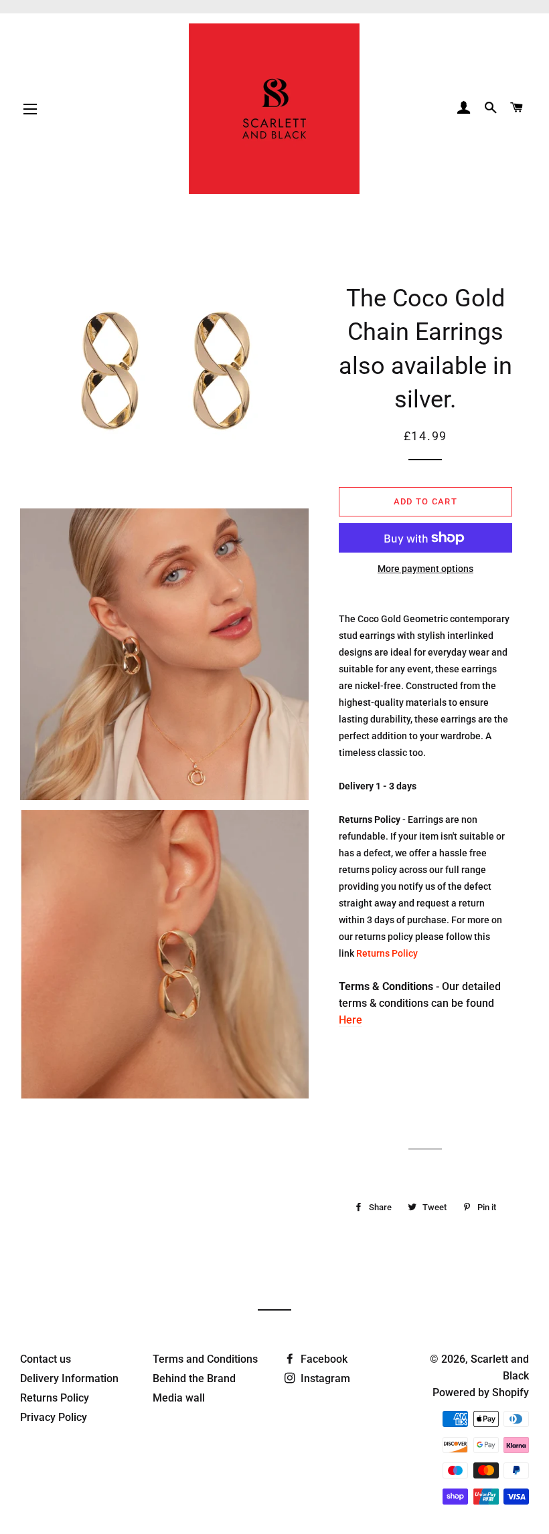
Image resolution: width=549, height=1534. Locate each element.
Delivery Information (69, 1378)
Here (350, 1020)
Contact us (45, 1359)
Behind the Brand (194, 1378)
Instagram (324, 1378)
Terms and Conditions (205, 1359)
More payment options (425, 568)
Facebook (322, 1359)
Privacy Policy (53, 1417)
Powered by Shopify (481, 1392)
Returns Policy (387, 953)
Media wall (179, 1398)
